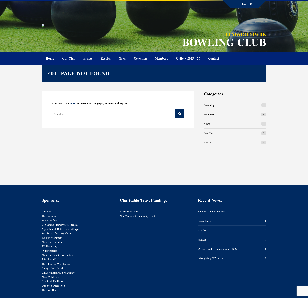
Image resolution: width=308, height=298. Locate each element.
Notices (202, 239)
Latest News (204, 221)
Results (106, 58)
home (73, 103)
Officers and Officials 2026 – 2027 (217, 249)
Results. (202, 230)
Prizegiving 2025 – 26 (210, 258)
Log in (245, 4)
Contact (213, 58)
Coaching (140, 58)
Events (88, 58)
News (122, 58)
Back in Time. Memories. (212, 211)
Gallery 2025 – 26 (188, 58)
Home (50, 58)
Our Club (68, 58)
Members (161, 58)
